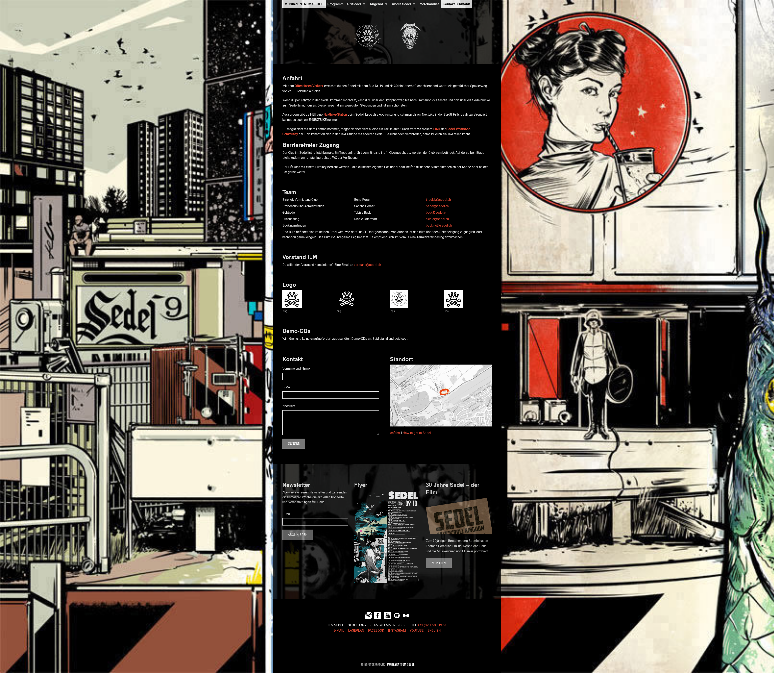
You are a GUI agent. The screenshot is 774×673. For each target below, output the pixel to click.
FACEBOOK (376, 630)
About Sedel (400, 5)
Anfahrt (395, 433)
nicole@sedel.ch (437, 219)
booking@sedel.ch (439, 225)
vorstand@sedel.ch (367, 264)
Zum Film (438, 563)
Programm (335, 4)
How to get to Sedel (417, 433)
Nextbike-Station (335, 114)
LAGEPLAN (356, 630)
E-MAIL (338, 630)
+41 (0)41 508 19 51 (432, 625)
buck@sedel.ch (436, 212)
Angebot (375, 5)
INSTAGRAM (397, 630)
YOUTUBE (416, 630)
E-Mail (286, 387)
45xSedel (353, 5)
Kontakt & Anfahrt (456, 4)
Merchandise (429, 4)
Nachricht (288, 406)
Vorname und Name (296, 368)
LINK (436, 129)
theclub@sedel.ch (438, 199)
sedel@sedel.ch (437, 206)
